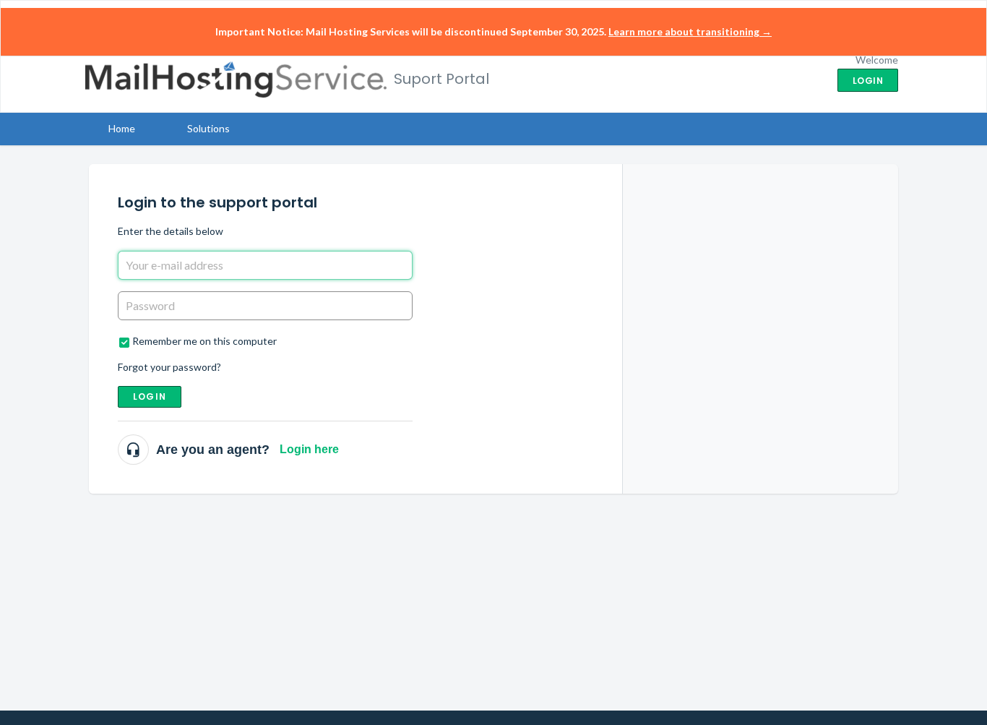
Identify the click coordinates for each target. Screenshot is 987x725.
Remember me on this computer (204, 341)
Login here (309, 449)
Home (121, 128)
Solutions (208, 128)
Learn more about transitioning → (690, 31)
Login (149, 396)
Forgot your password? (169, 367)
